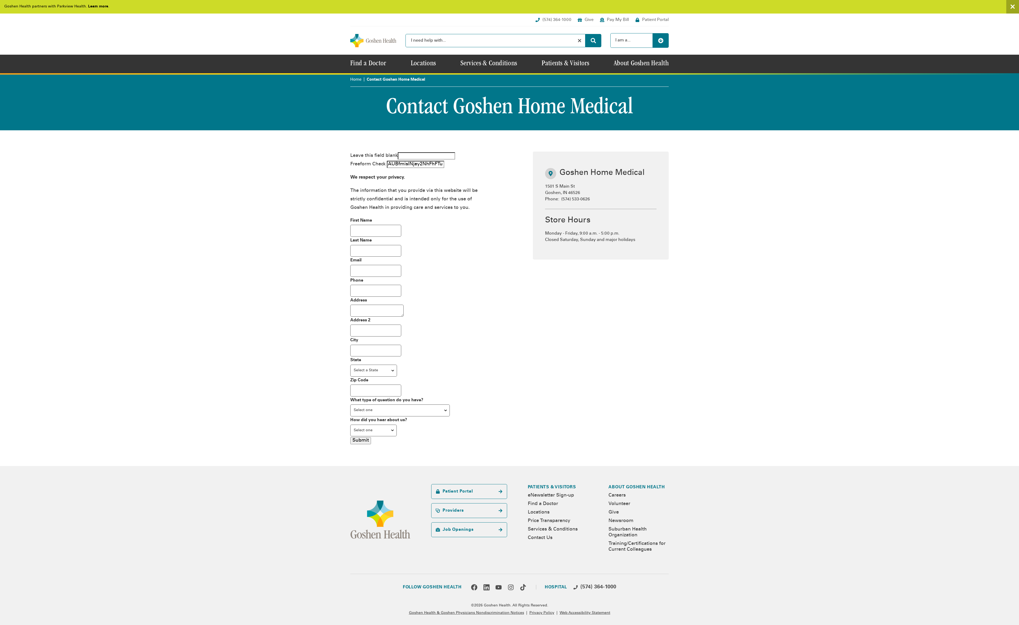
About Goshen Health (636, 487)
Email (355, 260)
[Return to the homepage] (373, 40)
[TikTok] (523, 587)
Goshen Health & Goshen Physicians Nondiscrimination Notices (466, 613)
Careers (617, 495)
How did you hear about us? (378, 420)
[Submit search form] (593, 40)
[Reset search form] (579, 40)
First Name (361, 220)
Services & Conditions (553, 529)
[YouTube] (498, 587)
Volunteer (619, 504)
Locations (539, 512)
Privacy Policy (541, 613)
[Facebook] (474, 587)
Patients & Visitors (552, 487)
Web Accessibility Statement (585, 613)
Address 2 (360, 320)
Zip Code (359, 380)
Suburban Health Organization (627, 532)
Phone (356, 280)
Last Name (361, 240)
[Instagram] (511, 587)
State (355, 360)
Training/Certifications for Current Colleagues (637, 546)
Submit (360, 440)
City (354, 340)
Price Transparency (549, 521)
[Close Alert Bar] (1012, 7)
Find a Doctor (543, 504)
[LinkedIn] (486, 587)
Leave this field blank (374, 155)
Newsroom (620, 521)
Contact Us (540, 538)
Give (613, 512)
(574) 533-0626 (575, 199)
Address (358, 300)
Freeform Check (368, 164)
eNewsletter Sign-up (551, 495)
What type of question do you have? (386, 400)
